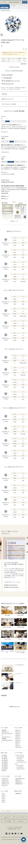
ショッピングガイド (20, 817)
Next (26, 533)
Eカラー (4, 800)
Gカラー (4, 796)
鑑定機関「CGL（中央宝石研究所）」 (11, 587)
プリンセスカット (20, 756)
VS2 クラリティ (5, 778)
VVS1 (16, 141)
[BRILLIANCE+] (14, 2)
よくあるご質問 (7, 821)
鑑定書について (4, 198)
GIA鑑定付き (18, 793)
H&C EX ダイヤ (19, 781)
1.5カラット (18, 745)
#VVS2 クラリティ (12, 89)
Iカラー (3, 793)
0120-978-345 (18, 827)
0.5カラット (18, 735)
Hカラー (4, 795)
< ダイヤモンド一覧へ (5, 10)
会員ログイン (7, 817)
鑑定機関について (5, 196)
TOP (3, 811)
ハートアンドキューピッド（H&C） (8, 174)
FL (24, 141)
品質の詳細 (23, 63)
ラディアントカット (21, 768)
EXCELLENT (4, 161)
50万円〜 (4, 770)
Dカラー (4, 801)
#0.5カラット (3, 87)
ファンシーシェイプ (20, 755)
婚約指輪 (4, 730)
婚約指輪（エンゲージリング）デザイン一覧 (16, 811)
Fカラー (3, 798)
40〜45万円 (5, 767)
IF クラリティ (5, 785)
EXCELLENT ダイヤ (20, 778)
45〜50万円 (5, 768)
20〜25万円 (5, 760)
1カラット (17, 743)
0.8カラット (18, 740)
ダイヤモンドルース (6, 736)
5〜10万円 (4, 755)
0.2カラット (18, 730)
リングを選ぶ (13, 5)
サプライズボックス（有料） (9, 104)
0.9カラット (18, 741)
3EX (10, 161)
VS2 (3, 141)
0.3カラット (18, 731)
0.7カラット (18, 738)
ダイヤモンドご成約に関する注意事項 (14, 70)
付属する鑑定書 (4, 193)
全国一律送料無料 (8, 75)
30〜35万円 (5, 763)
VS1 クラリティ (5, 780)
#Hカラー (19, 89)
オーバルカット (20, 767)
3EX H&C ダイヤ (19, 783)
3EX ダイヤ (18, 780)
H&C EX (17, 161)
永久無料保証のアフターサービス (12, 80)
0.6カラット (18, 736)
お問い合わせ (21, 821)
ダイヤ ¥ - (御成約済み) (4, 6)
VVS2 (12, 141)
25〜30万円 (5, 762)
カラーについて (4, 131)
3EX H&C (23, 161)
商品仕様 (4, 94)
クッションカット (20, 765)
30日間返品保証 (8, 77)
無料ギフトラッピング (7, 99)
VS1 (7, 141)
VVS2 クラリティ (5, 781)
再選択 (4, 7)
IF (20, 141)
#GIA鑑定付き (18, 87)
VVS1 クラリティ (5, 783)
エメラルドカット (20, 760)
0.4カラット (18, 733)
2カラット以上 (19, 747)
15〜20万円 (4, 758)
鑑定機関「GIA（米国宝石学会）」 (11, 585)
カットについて (4, 172)
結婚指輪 (4, 738)
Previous (23, 533)
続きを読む (23, 128)
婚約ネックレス (5, 731)
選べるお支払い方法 (8, 83)
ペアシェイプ (19, 758)
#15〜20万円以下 (11, 87)
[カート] (4, 3)
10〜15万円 (4, 756)
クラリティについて (5, 152)
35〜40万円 (5, 765)
